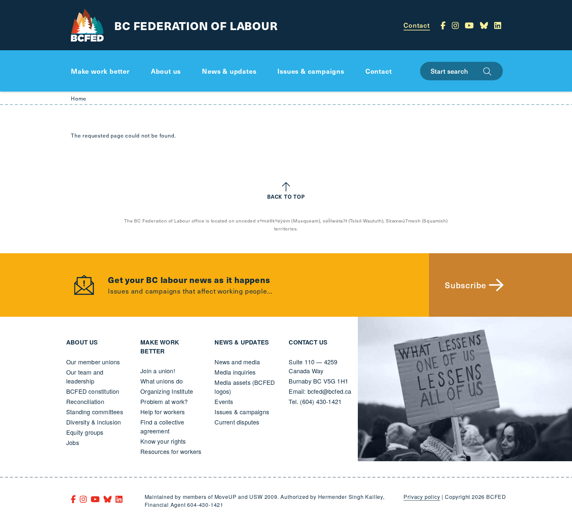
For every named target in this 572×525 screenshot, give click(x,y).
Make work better (159, 346)
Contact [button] (378, 71)
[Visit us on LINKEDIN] (497, 25)
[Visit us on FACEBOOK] (444, 25)
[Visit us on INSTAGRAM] (456, 25)
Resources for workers (170, 451)
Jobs (72, 442)
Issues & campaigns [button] (310, 71)
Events (224, 401)
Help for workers (162, 411)
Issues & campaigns (242, 411)
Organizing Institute (166, 391)
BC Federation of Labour (195, 25)
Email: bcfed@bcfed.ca (320, 391)
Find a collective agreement (162, 426)
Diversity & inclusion (93, 422)
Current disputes (237, 422)
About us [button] (166, 71)
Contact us (308, 342)
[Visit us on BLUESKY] (485, 25)
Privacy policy (422, 497)
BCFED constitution (92, 391)
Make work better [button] (100, 71)
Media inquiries (235, 372)
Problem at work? (164, 401)
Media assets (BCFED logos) (245, 386)
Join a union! (157, 370)
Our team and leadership (84, 376)
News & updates (242, 342)
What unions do (161, 381)
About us (82, 342)
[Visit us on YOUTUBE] (470, 25)
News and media (237, 361)
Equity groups (85, 432)
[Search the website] (487, 71)
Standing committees (94, 411)
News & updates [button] (229, 71)
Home (78, 98)
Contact (417, 25)
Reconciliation (85, 401)
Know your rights (163, 441)
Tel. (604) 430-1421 (315, 401)
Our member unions (93, 361)
